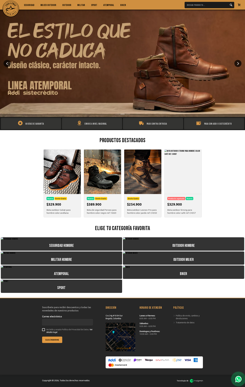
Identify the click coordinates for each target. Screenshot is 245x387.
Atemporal (108, 5)
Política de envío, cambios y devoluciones (188, 317)
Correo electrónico (52, 316)
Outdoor (66, 5)
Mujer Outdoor (48, 5)
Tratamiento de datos (185, 322)
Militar (81, 5)
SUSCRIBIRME (52, 340)
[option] (122, 63)
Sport (94, 5)
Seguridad (29, 5)
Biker (123, 5)
